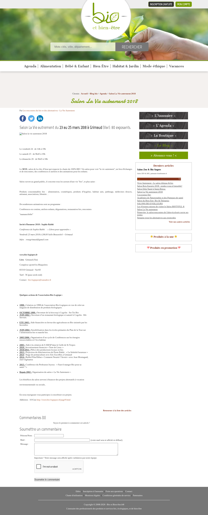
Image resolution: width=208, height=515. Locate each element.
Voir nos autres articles (179, 222)
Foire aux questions (114, 491)
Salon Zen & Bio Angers (149, 169)
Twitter (31, 118)
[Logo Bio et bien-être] (106, 28)
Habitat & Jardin (126, 66)
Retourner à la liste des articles (117, 410)
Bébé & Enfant (77, 66)
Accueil (84, 94)
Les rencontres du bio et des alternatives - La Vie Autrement (49, 110)
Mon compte (183, 4)
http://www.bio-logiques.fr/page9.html (54, 400)
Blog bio (94, 94)
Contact (128, 491)
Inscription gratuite (161, 4)
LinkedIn (40, 118)
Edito (78, 491)
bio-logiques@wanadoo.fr (39, 280)
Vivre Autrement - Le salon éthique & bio (155, 183)
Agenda (30, 66)
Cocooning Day (144, 195)
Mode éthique (154, 66)
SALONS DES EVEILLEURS (150, 204)
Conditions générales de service (116, 495)
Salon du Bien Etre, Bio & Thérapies (153, 201)
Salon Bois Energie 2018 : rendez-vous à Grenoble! (159, 186)
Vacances (176, 66)
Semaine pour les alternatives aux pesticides (156, 218)
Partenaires (138, 495)
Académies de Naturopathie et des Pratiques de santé (160, 198)
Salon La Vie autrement (147, 209)
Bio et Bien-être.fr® (115, 504)
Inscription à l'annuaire (93, 491)
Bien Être (101, 66)
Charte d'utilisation (74, 495)
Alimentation (50, 66)
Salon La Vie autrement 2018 (122, 94)
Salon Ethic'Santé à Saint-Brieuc (151, 189)
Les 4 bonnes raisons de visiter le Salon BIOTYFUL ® (160, 206)
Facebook (23, 118)
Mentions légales (92, 495)
